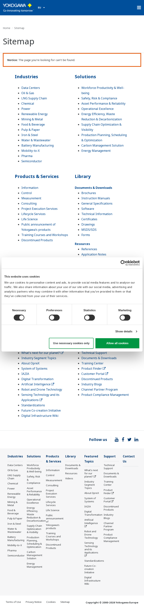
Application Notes (93, 254)
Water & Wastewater (36, 140)
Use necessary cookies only (71, 343)
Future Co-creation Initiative (41, 410)
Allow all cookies (117, 343)
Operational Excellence (97, 109)
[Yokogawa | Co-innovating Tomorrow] (18, 7)
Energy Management (96, 151)
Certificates (89, 219)
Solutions (85, 76)
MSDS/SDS (89, 230)
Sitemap (65, 602)
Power (25, 109)
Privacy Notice (34, 602)
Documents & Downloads (93, 188)
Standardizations (33, 405)
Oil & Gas (27, 93)
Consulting (29, 203)
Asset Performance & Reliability (103, 103)
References (89, 249)
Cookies (51, 602)
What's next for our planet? (41, 353)
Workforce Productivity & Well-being (34, 468)
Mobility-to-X (30, 151)
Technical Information (96, 214)
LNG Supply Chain (34, 98)
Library (83, 176)
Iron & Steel (29, 135)
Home (6, 28)
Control (26, 193)
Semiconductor (31, 161)
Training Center (92, 363)
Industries (26, 76)
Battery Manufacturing (37, 145)
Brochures (88, 193)
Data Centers (30, 88)
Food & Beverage (33, 124)
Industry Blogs (91, 384)
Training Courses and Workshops (44, 235)
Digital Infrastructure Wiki (39, 416)
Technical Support (94, 353)
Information (29, 188)
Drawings (88, 224)
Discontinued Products (37, 240)
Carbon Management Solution (102, 145)
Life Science (29, 219)
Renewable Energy (34, 114)
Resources (82, 244)
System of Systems (34, 368)
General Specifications (96, 203)
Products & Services (37, 176)
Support (110, 456)
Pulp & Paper (30, 130)
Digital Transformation (37, 379)
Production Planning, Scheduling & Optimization (34, 542)
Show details (123, 331)
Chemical (27, 103)
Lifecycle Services (33, 214)
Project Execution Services (39, 209)
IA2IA (25, 374)
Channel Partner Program (99, 389)
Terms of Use (13, 602)
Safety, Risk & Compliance (99, 98)
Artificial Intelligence (36, 384)
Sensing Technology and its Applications (91, 547)
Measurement (31, 198)
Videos (69, 478)
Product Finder (92, 368)
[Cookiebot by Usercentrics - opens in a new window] (123, 263)
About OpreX (30, 363)
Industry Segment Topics (38, 358)
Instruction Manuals (95, 198)
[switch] (54, 318)
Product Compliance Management (105, 395)
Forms (85, 235)
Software (87, 209)
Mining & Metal (32, 119)
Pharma (26, 156)
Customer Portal (93, 374)
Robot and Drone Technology (41, 389)
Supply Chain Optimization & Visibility (34, 529)
